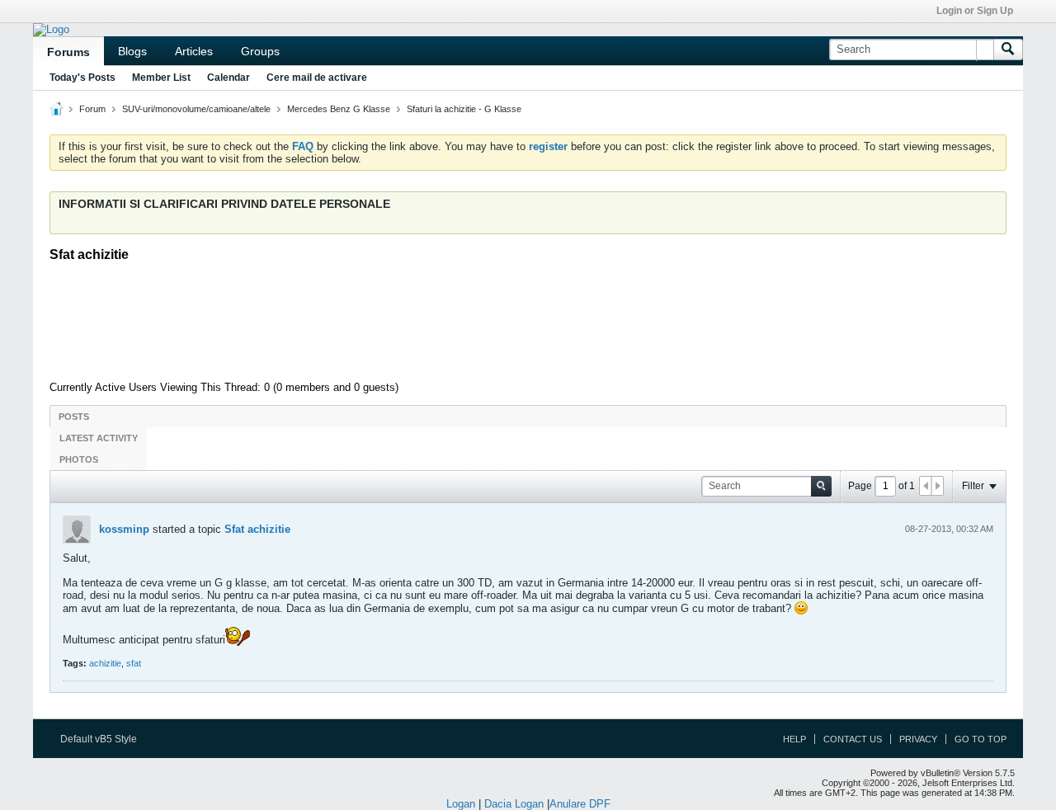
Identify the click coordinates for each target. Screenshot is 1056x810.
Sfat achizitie (257, 529)
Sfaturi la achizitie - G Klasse (464, 109)
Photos (78, 459)
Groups (260, 51)
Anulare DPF (579, 804)
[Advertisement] (528, 319)
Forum (92, 109)
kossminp (124, 529)
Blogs (132, 51)
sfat (133, 663)
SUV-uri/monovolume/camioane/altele (196, 109)
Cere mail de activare (316, 77)
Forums (68, 52)
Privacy (918, 739)
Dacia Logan (514, 804)
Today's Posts (83, 77)
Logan (460, 804)
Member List (161, 77)
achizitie (105, 663)
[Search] (1008, 49)
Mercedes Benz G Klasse (338, 109)
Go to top (980, 739)
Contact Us (852, 739)
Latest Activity (98, 438)
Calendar (228, 77)
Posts (74, 416)
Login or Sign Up (974, 10)
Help (794, 739)
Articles (194, 51)
